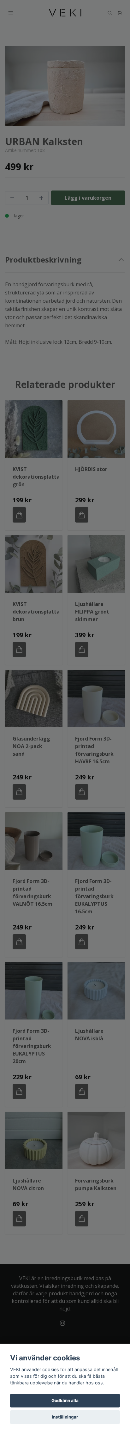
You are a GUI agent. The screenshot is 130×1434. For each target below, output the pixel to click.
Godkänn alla (65, 1400)
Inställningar (65, 1416)
